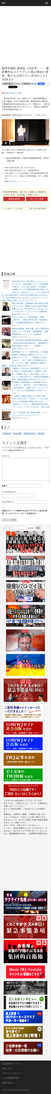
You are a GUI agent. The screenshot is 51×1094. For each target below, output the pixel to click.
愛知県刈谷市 (29, 434)
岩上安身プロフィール (11, 1064)
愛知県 (34, 84)
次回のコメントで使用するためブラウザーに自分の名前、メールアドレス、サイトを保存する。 (24, 512)
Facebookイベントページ (18, 181)
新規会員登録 (14, 199)
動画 (41, 84)
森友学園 (17, 434)
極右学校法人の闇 (13, 93)
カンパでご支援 (36, 199)
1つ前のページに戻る (13, 208)
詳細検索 (30, 528)
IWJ (3, 3)
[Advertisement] (25, 33)
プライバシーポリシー (11, 1073)
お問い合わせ (7, 1083)
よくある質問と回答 (10, 1078)
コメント (5, 456)
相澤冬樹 (7, 434)
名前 (4, 486)
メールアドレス (9, 492)
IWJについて (7, 1068)
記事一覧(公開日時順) (37, 208)
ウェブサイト (7, 502)
